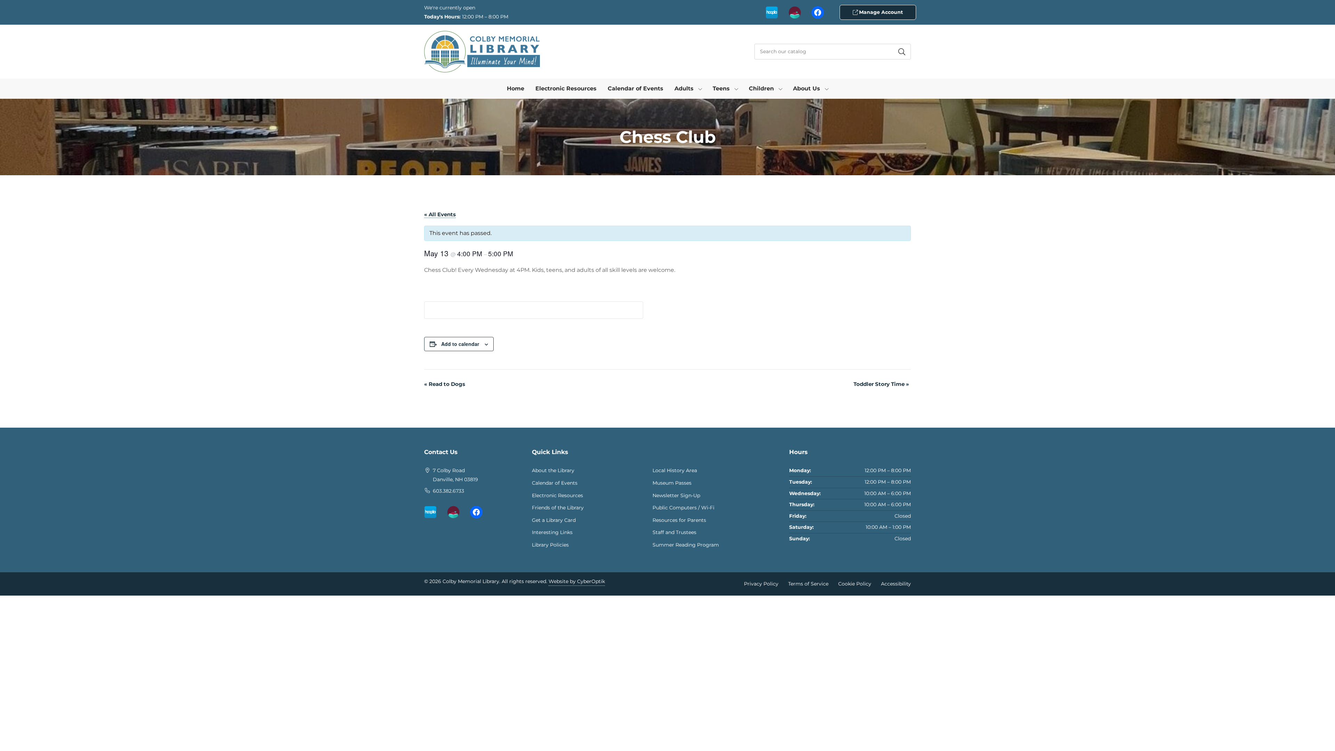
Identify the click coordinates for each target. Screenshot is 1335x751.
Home (515, 88)
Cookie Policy (854, 584)
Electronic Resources (566, 88)
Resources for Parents (679, 520)
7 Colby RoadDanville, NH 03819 (455, 475)
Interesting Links (552, 532)
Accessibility (896, 584)
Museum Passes (672, 483)
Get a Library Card (554, 520)
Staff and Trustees (674, 532)
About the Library (553, 470)
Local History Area (675, 470)
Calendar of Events (635, 88)
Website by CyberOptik (577, 581)
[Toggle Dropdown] (700, 89)
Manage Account (880, 12)
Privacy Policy (761, 584)
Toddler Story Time (881, 384)
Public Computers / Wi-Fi (683, 507)
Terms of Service (808, 584)
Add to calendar (460, 343)
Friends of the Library (558, 507)
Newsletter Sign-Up (676, 495)
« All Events (440, 214)
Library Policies (550, 545)
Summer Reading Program (686, 545)
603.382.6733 (448, 491)
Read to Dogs (444, 384)
